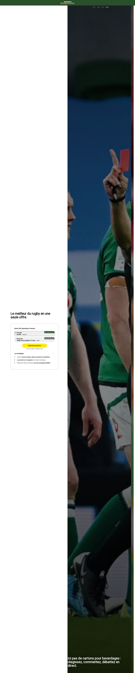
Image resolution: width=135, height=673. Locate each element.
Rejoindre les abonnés (34, 345)
